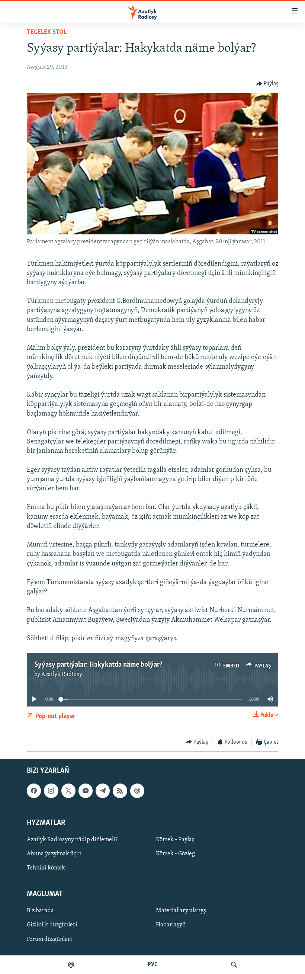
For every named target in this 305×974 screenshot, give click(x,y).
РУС (153, 965)
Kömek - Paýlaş (175, 840)
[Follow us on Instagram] (51, 791)
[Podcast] (137, 791)
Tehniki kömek (46, 868)
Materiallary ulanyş (181, 911)
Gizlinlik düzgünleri (52, 925)
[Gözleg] (234, 964)
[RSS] (120, 791)
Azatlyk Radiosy (61, 674)
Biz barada (40, 911)
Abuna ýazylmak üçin (54, 854)
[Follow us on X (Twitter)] (68, 791)
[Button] (267, 84)
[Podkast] (71, 964)
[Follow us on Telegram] (103, 791)
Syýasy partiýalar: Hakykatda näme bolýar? (98, 665)
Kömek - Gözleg (175, 854)
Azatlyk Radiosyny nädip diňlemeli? (72, 840)
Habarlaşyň (171, 925)
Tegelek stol (47, 32)
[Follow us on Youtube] (85, 791)
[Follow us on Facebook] (34, 791)
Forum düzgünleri (49, 939)
